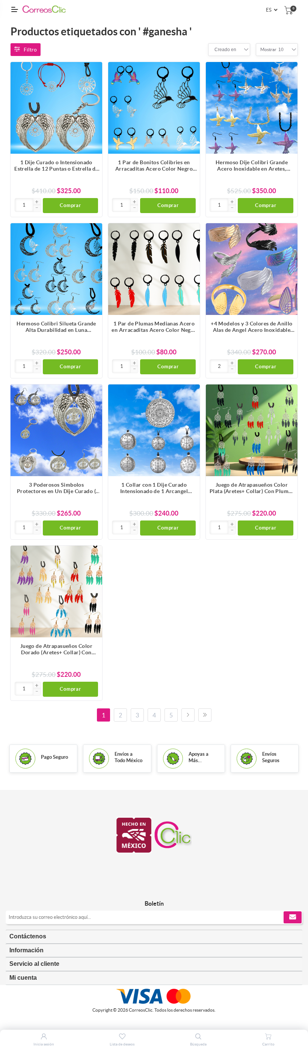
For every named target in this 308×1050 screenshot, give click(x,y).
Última (204, 715)
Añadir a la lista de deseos (92, 101)
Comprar (71, 205)
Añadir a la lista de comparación (92, 86)
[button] (37, 202)
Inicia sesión (43, 1044)
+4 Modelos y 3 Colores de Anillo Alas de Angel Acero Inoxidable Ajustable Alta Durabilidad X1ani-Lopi (252, 327)
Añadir (92, 71)
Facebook (145, 887)
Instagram (162, 887)
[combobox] (225, 49)
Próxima (188, 715)
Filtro (30, 50)
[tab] (154, 937)
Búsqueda (198, 1044)
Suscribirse (293, 917)
